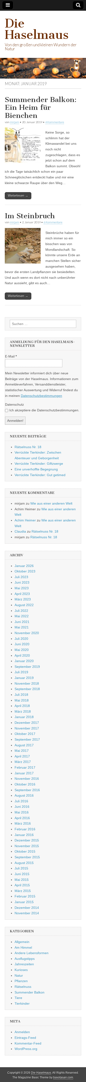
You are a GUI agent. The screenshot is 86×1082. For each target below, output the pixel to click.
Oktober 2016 (25, 784)
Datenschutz (14, 404)
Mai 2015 (22, 880)
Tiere (18, 998)
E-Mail (11, 356)
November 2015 (27, 846)
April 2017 (22, 756)
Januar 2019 (24, 678)
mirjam (14, 122)
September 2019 (27, 667)
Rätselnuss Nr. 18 (28, 447)
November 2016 (27, 778)
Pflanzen (21, 981)
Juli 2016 (21, 801)
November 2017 (27, 728)
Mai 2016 (22, 812)
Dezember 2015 (27, 840)
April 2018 (22, 706)
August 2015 (24, 863)
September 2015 (27, 857)
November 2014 (27, 913)
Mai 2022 (22, 616)
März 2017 (23, 762)
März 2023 (23, 599)
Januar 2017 (24, 773)
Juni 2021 (22, 622)
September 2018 (27, 689)
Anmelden (22, 1032)
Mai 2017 (22, 750)
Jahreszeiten (24, 964)
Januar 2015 (24, 902)
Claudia (20, 531)
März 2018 (23, 711)
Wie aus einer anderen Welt (51, 503)
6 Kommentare (52, 222)
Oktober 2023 (25, 571)
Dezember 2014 (27, 908)
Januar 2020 (24, 661)
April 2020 (22, 655)
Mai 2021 (22, 627)
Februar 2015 (25, 896)
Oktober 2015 (25, 851)
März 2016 (23, 823)
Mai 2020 (22, 650)
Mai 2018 (22, 700)
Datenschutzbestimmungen (41, 396)
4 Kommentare (54, 122)
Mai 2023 (22, 588)
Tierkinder (22, 1003)
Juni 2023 (22, 582)
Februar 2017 (25, 767)
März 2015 (23, 891)
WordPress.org (26, 1049)
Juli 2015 (21, 868)
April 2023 (22, 594)
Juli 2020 (21, 639)
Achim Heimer (25, 520)
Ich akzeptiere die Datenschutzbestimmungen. (44, 410)
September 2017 (27, 739)
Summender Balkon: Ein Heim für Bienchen (40, 107)
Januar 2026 (24, 566)
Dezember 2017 (27, 722)
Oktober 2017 (25, 734)
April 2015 (22, 885)
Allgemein (22, 942)
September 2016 (27, 790)
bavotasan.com (63, 1077)
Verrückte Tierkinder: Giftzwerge (39, 463)
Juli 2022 (21, 611)
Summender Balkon (29, 992)
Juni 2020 (22, 644)
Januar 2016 (24, 835)
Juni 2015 (22, 874)
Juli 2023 (21, 577)
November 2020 (27, 633)
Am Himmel (23, 947)
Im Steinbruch (30, 216)
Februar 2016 (25, 829)
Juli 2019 (21, 672)
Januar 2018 (24, 717)
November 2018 (27, 683)
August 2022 (24, 605)
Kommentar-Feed (28, 1043)
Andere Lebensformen (31, 953)
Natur (19, 975)
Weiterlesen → (18, 195)
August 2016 (24, 795)
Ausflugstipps (25, 959)
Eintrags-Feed (25, 1038)
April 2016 (22, 818)
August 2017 (24, 745)
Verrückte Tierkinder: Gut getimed (40, 475)
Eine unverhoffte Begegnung (36, 469)
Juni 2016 (22, 806)
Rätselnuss (23, 987)
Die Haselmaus (37, 29)
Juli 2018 (21, 695)
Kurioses (21, 970)
